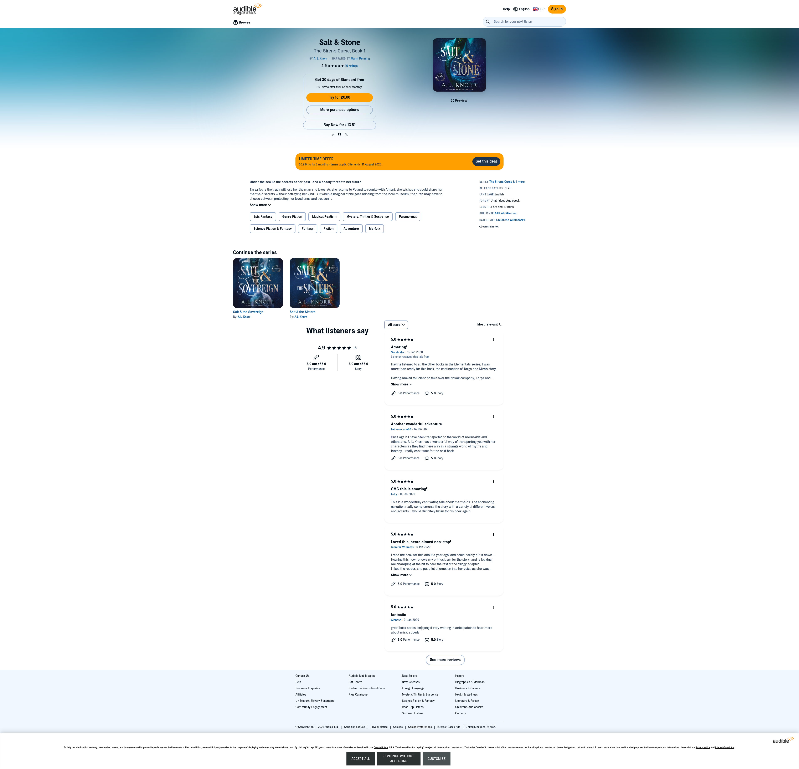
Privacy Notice (703, 747)
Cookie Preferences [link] (420, 727)
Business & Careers (467, 688)
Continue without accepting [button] (398, 758)
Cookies (398, 727)
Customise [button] (436, 759)
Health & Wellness (466, 694)
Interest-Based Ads (724, 747)
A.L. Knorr (244, 317)
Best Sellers (409, 676)
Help (298, 682)
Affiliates (300, 694)
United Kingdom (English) (481, 727)
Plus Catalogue (358, 694)
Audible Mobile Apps (362, 676)
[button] (333, 134)
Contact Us (302, 676)
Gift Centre (355, 682)
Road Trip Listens (413, 707)
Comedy (460, 713)
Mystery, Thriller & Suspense (420, 694)
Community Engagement (311, 707)
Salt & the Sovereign (248, 312)
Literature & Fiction (467, 701)
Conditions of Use (355, 727)
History (459, 676)
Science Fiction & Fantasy (418, 701)
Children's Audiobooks (469, 707)
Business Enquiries (307, 688)
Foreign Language (413, 688)
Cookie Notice (381, 747)
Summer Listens (412, 713)
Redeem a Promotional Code (367, 688)
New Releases (411, 682)
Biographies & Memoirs (470, 682)
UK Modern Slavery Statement (314, 701)
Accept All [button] (360, 759)
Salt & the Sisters (302, 312)
